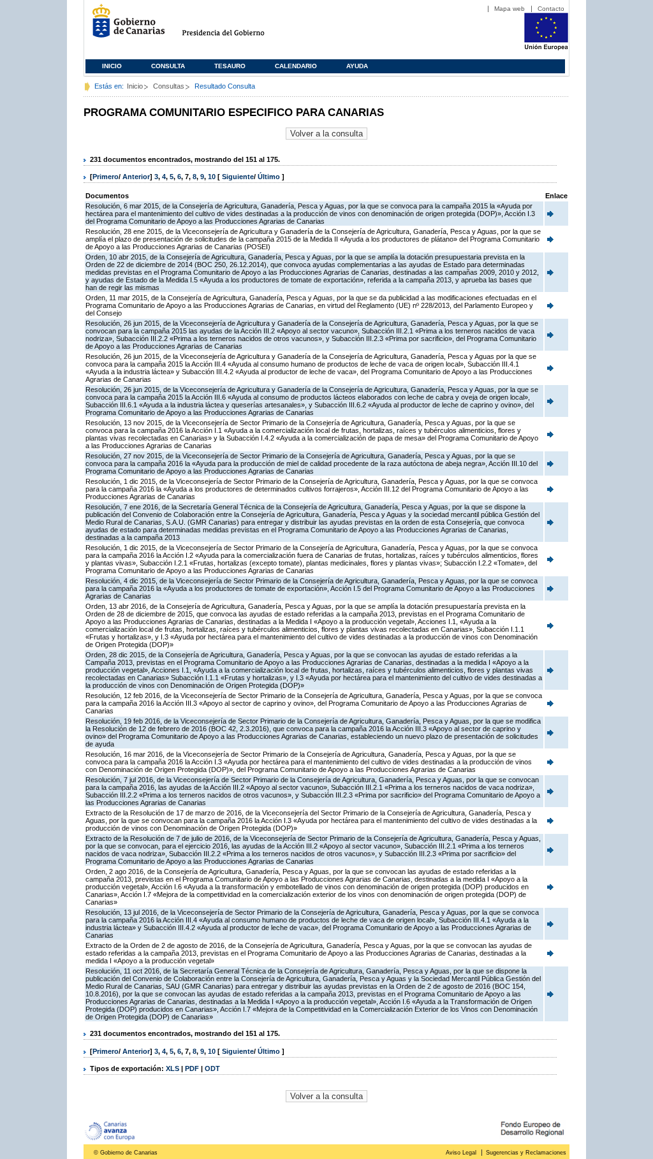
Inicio (112, 65)
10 (212, 176)
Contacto (551, 8)
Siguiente (238, 176)
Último (270, 176)
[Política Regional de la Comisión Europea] (546, 48)
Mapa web (509, 8)
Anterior (136, 176)
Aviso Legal (461, 1152)
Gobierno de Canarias (124, 26)
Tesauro (230, 65)
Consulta (168, 65)
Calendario (296, 65)
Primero (105, 176)
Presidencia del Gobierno (235, 26)
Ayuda (357, 65)
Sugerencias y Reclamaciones (526, 1152)
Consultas (168, 86)
